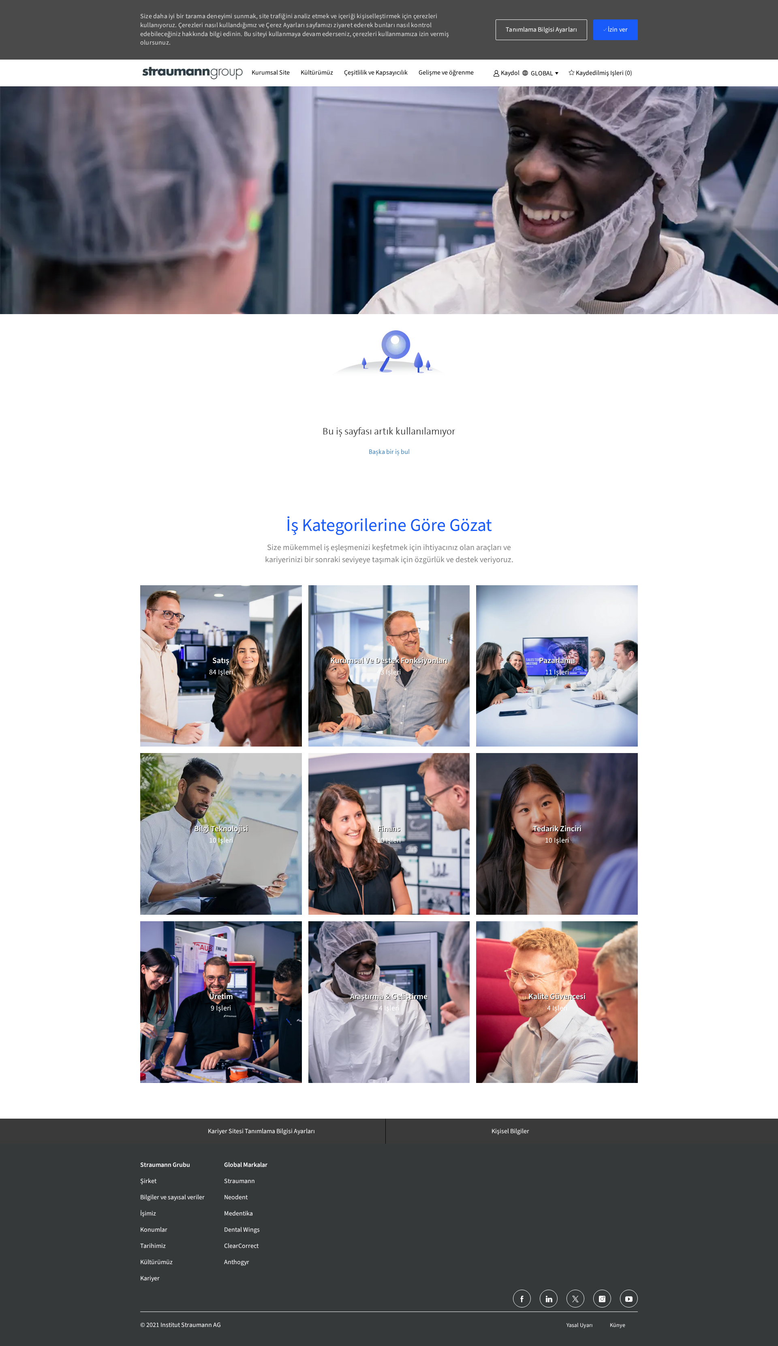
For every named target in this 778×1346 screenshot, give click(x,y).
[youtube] (629, 1298)
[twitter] (575, 1298)
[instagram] (602, 1298)
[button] (506, 72)
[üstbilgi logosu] (193, 72)
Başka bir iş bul (389, 451)
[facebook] (522, 1298)
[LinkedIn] (549, 1298)
